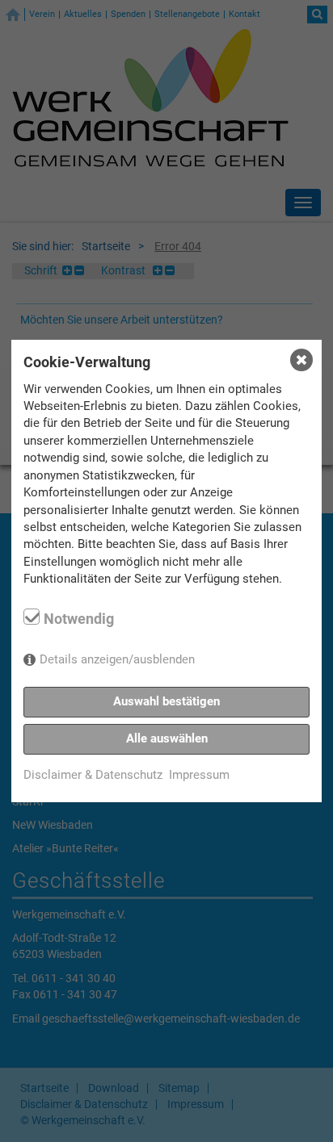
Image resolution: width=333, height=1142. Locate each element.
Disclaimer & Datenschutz (92, 775)
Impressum (199, 775)
